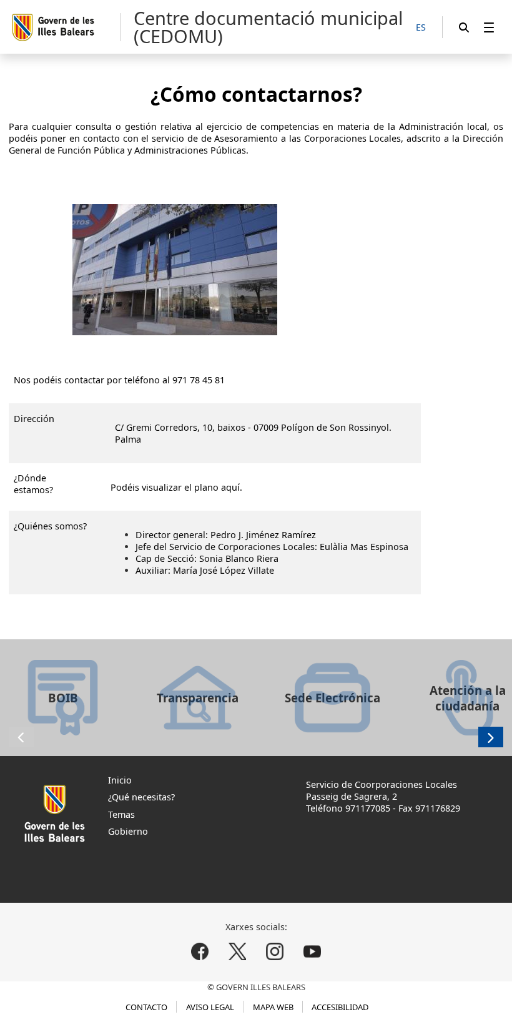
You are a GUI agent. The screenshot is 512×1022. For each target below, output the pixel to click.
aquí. (231, 487)
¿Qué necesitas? (141, 797)
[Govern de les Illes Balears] (65, 27)
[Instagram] (274, 951)
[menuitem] (488, 27)
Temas (121, 814)
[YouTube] (312, 951)
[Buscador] (463, 27)
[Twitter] (237, 951)
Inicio (120, 780)
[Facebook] (200, 951)
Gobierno (128, 831)
